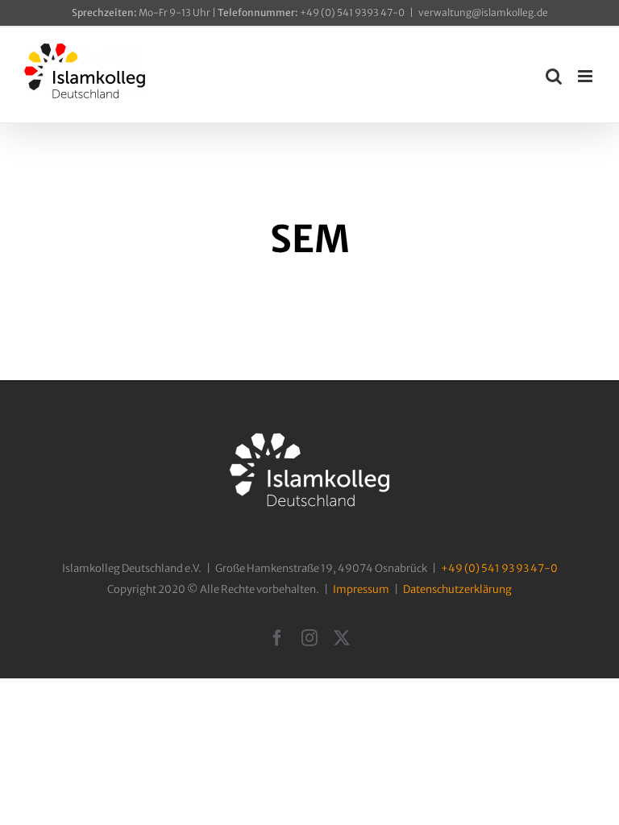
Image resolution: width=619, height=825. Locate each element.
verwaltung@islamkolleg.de (483, 12)
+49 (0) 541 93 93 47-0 (499, 568)
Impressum (361, 589)
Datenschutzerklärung (457, 589)
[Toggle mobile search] (554, 76)
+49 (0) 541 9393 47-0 (311, 12)
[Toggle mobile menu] (586, 76)
